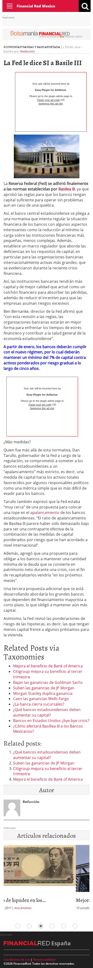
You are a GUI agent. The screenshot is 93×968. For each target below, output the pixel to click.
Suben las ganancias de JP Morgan (43, 688)
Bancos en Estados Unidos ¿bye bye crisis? (51, 720)
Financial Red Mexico (36, 6)
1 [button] (18, 926)
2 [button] (29, 926)
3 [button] (40, 926)
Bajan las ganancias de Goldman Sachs (48, 682)
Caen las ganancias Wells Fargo (41, 698)
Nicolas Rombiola (42, 908)
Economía (12, 46)
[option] (46, 879)
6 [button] (75, 926)
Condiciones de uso (17, 960)
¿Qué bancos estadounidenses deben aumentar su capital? (47, 712)
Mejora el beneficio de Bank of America (48, 666)
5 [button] (63, 926)
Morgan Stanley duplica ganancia (42, 693)
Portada (53, 46)
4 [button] (52, 926)
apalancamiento (44, 512)
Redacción (27, 51)
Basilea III (66, 189)
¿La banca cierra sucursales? (38, 704)
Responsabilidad (44, 960)
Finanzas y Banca (33, 46)
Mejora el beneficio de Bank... (35, 900)
